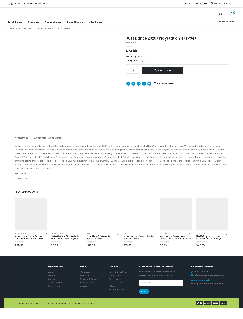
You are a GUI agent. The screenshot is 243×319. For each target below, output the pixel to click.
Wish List (51, 279)
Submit (144, 291)
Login (50, 272)
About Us (84, 286)
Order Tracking (55, 282)
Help (206, 3)
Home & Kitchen (75, 22)
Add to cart (164, 70)
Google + (144, 83)
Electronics (33, 22)
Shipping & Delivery (89, 279)
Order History (54, 286)
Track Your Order (191, 3)
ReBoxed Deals (226, 21)
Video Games (95, 22)
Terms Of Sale (115, 282)
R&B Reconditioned (117, 289)
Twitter (133, 83)
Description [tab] (22, 138)
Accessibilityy (115, 279)
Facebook (128, 83)
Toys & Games (15, 22)
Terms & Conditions (118, 272)
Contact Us (85, 272)
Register (52, 275)
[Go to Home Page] (5, 28)
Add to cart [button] (42, 202)
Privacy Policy (115, 275)
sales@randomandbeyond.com (207, 283)
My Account (228, 3)
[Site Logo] (17, 14)
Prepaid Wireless (53, 22)
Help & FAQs (85, 275)
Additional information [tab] (48, 138)
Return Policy (115, 286)
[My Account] (220, 14)
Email (149, 83)
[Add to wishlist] (45, 233)
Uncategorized (142, 60)
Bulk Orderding (87, 282)
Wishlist (217, 3)
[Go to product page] (31, 214)
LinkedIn (138, 83)
